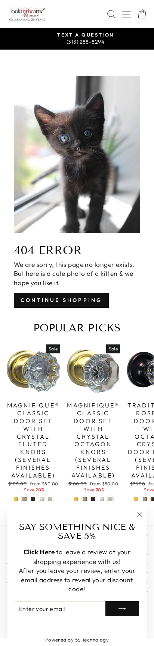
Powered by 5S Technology (77, 640)
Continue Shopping (61, 300)
